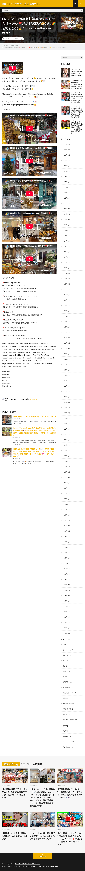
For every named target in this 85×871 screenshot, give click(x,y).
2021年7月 (66, 429)
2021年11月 (67, 407)
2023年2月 (66, 327)
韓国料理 (66, 677)
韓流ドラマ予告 (68, 709)
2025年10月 (67, 155)
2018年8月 (66, 606)
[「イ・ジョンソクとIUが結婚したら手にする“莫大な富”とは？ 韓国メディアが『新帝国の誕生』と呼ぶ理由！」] (65, 124)
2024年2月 (66, 262)
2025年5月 (66, 182)
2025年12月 (67, 144)
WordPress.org (68, 747)
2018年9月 (66, 601)
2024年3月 (66, 257)
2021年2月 (66, 456)
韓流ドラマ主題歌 (68, 703)
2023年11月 (67, 278)
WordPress (54, 866)
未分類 (65, 666)
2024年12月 (67, 209)
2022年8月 (66, 359)
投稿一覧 (33, 399)
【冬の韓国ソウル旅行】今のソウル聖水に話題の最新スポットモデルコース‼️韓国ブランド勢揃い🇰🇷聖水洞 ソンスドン (70, 838)
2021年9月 (66, 418)
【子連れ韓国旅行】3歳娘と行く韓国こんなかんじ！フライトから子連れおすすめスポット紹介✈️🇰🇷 (69, 793)
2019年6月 (66, 552)
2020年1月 (66, 515)
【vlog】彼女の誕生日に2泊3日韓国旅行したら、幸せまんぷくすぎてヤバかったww (42, 836)
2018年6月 (66, 617)
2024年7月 (66, 235)
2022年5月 (66, 375)
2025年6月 (66, 176)
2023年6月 (66, 305)
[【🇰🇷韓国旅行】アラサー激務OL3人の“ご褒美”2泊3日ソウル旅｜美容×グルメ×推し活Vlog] (65, 84)
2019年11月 (67, 526)
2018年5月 (66, 622)
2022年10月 (67, 348)
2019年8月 (66, 542)
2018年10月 (67, 595)
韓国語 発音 (66, 687)
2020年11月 (67, 472)
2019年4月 (66, 563)
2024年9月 (66, 225)
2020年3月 (66, 504)
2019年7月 (66, 547)
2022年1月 (66, 397)
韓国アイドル (67, 671)
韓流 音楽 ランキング (69, 693)
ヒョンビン (66, 660)
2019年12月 (67, 520)
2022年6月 (66, 370)
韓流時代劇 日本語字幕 (70, 719)
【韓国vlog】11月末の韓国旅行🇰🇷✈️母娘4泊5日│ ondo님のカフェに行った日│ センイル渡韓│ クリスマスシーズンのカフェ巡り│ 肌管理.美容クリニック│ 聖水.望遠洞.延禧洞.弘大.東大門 (42, 797)
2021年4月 (66, 445)
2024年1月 (66, 268)
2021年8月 (66, 423)
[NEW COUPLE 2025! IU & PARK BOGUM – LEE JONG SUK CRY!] (65, 72)
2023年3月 (66, 321)
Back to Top (42, 856)
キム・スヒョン (68, 655)
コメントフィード (68, 741)
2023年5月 (66, 311)
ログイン (66, 731)
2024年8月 (66, 230)
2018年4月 (66, 628)
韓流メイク (66, 714)
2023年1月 (66, 332)
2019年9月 (66, 536)
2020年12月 (67, 466)
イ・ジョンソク (68, 650)
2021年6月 (66, 434)
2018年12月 (67, 585)
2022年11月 (67, 343)
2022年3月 (66, 386)
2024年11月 (67, 214)
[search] (81, 10)
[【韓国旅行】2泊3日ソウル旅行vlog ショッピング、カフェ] (7, 420)
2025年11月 (67, 150)
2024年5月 (66, 246)
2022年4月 (66, 381)
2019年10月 (67, 531)
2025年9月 (66, 160)
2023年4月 (66, 316)
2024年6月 (66, 241)
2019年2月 (66, 574)
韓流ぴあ (66, 698)
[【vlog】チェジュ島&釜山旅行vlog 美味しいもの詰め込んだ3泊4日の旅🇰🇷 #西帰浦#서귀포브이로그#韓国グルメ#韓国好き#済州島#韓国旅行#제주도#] (7, 431)
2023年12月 (67, 273)
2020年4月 (66, 499)
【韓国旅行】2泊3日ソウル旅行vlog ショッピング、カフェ (34, 416)
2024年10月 (67, 219)
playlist (65, 644)
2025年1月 (66, 203)
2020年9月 (66, 483)
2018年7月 (66, 612)
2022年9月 (66, 354)
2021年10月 (67, 413)
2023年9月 (66, 289)
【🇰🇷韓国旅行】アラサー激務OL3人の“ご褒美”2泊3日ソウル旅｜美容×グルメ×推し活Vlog (77, 84)
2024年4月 (66, 252)
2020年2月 (66, 509)
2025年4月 (66, 187)
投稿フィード (67, 736)
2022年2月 (66, 391)
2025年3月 (66, 192)
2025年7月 (66, 171)
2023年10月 (67, 284)
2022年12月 (67, 338)
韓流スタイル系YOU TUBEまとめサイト (27, 864)
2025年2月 (66, 198)
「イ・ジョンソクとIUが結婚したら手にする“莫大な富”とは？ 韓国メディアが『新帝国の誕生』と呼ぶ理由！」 (77, 127)
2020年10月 (67, 477)
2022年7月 (66, 364)
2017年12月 (67, 633)
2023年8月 (66, 295)
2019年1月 (66, 579)
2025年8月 (66, 166)
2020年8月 (66, 488)
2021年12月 (67, 402)
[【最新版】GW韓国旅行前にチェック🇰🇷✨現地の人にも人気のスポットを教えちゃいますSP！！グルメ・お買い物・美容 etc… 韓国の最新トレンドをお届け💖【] (7, 452)
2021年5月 (66, 440)
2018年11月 (67, 590)
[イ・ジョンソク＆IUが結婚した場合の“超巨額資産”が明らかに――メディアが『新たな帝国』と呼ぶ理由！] (65, 96)
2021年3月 (66, 450)
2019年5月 (66, 558)
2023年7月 (66, 300)
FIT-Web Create (35, 866)
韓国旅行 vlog (18, 38)
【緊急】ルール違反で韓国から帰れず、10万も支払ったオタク (14, 836)
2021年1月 (66, 461)
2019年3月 (66, 569)
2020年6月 (66, 493)
